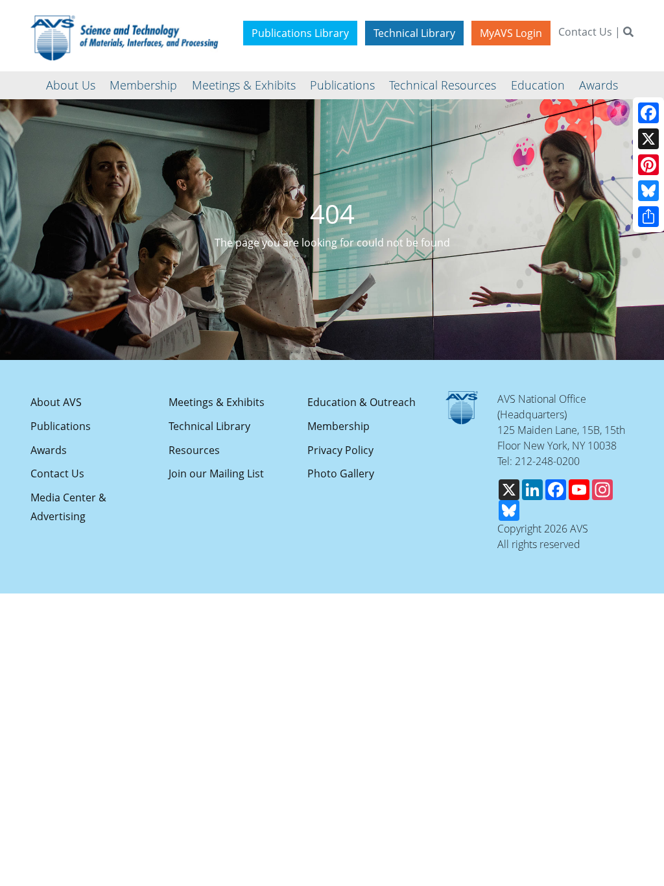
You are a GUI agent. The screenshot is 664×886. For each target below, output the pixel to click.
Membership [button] (143, 85)
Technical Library (414, 33)
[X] (648, 139)
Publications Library (300, 33)
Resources (194, 450)
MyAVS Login (511, 33)
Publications (60, 426)
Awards (48, 450)
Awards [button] (598, 85)
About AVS (56, 402)
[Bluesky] (648, 191)
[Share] (648, 217)
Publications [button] (342, 85)
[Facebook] (648, 113)
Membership (338, 426)
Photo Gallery (340, 473)
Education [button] (538, 85)
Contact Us (585, 32)
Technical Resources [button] (442, 85)
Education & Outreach (361, 402)
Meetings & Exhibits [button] (244, 85)
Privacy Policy (340, 450)
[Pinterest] (648, 165)
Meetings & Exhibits (217, 402)
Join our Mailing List (216, 473)
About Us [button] (70, 85)
